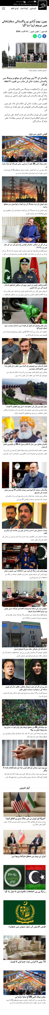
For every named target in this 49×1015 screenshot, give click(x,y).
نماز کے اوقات (19, 1)
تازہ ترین (33, 8)
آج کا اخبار (24, 8)
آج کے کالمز (15, 8)
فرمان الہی (30, 1)
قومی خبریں (34, 31)
